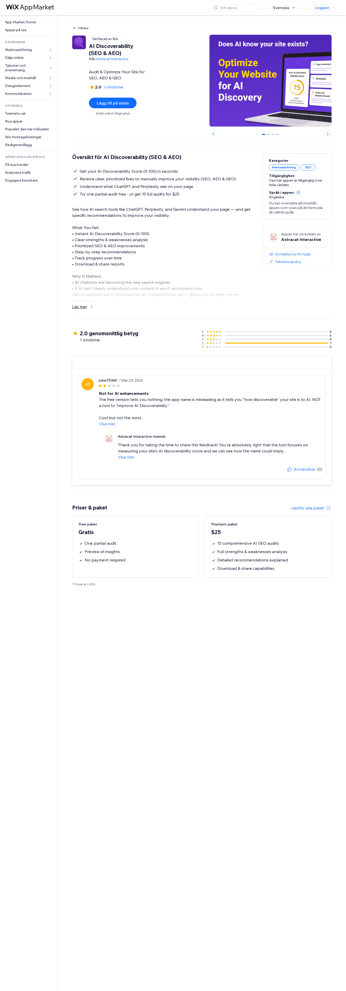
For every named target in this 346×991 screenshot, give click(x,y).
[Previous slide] (213, 134)
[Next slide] (328, 134)
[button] (298, 192)
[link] (29, 22)
